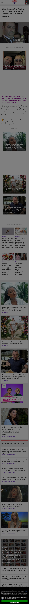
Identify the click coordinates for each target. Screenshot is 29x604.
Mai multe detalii (25, 591)
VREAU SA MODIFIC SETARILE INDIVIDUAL (14, 602)
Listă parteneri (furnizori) (3, 599)
